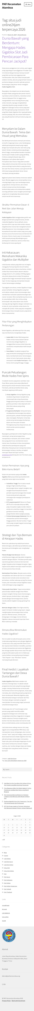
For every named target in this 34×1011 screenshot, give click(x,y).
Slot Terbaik (7, 889)
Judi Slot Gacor (12, 758)
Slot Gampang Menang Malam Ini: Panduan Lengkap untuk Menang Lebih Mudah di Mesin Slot (17, 796)
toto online (5, 917)
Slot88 (4, 921)
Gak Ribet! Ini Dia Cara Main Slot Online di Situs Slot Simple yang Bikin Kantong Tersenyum (17, 784)
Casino (6, 855)
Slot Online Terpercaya (10, 886)
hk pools (4, 909)
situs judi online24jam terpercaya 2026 (15, 760)
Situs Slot (7, 868)
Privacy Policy (6, 1001)
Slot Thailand (8, 892)
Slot (5, 874)
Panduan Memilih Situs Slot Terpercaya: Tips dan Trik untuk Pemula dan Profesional (18, 802)
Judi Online (7, 858)
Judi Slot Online (8, 865)
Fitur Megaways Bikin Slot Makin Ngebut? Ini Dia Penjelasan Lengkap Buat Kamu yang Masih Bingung (17, 790)
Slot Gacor (7, 877)
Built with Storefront (18, 1001)
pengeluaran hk (7, 455)
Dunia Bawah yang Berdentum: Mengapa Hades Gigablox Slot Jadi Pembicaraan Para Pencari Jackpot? (15, 49)
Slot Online (7, 883)
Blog (5, 852)
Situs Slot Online (9, 871)
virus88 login (5, 905)
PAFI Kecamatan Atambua (11, 5)
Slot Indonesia (8, 880)
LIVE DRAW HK (6, 913)
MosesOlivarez (22, 35)
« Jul (3, 839)
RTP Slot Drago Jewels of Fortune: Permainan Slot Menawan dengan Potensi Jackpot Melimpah (18, 807)
